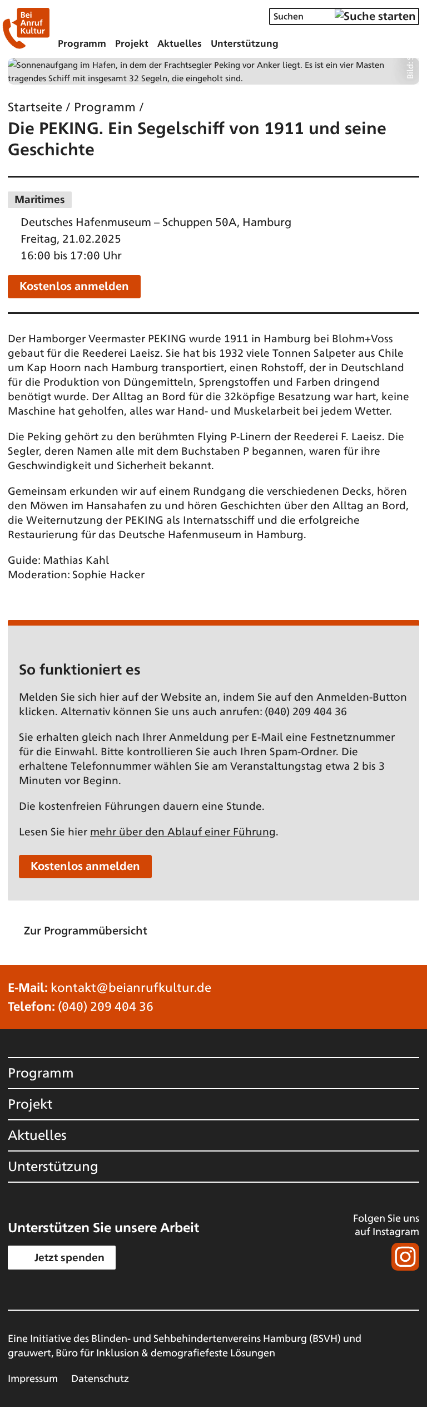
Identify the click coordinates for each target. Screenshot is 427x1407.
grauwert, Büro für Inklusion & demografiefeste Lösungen (141, 1352)
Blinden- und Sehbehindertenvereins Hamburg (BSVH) (216, 1337)
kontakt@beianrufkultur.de (131, 986)
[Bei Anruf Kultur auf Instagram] (377, 1257)
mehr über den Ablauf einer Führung (183, 831)
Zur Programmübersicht (85, 930)
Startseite (35, 106)
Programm (105, 106)
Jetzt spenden (69, 1256)
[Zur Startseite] (25, 29)
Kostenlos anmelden (74, 285)
